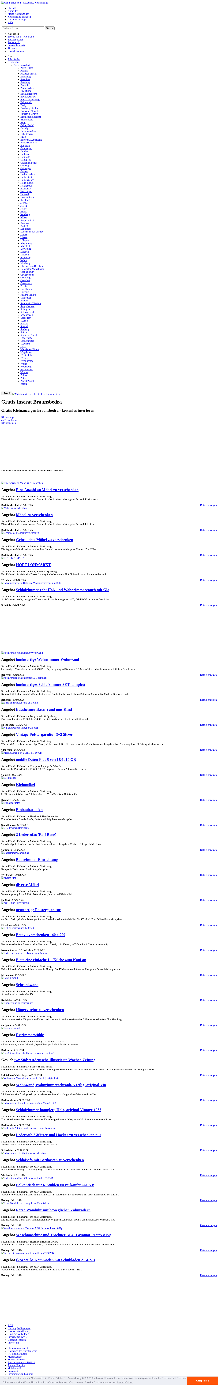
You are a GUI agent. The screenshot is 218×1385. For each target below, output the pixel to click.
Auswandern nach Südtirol (21, 1362)
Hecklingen (26, 191)
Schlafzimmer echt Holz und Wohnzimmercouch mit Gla (62, 590)
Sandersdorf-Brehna (30, 303)
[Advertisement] (97, 446)
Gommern (25, 159)
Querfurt (24, 292)
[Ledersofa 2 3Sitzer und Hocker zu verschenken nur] (28, 1128)
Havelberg (25, 188)
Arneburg (25, 82)
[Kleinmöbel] (8, 777)
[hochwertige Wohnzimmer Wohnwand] (22, 652)
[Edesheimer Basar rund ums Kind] (19, 702)
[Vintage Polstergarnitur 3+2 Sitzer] (19, 727)
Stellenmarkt (14, 42)
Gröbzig (24, 165)
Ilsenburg (25, 200)
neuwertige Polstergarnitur (38, 910)
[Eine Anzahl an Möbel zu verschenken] (22, 483)
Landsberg (25, 228)
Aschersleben (27, 88)
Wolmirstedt (26, 369)
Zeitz (23, 378)
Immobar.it (13, 1371)
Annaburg (25, 76)
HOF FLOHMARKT (33, 565)
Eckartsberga (27, 134)
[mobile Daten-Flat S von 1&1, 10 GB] (21, 752)
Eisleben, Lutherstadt (31, 139)
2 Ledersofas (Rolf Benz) (36, 834)
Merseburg (25, 248)
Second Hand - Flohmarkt (21, 36)
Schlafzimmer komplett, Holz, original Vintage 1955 (58, 1110)
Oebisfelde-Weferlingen (32, 269)
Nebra (23, 260)
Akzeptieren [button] (202, 1380)
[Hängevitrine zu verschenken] (17, 1003)
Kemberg (25, 214)
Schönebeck (26, 315)
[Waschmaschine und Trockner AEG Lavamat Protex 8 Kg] (31, 1228)
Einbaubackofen (29, 810)
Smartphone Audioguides (20, 1374)
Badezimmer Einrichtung (37, 859)
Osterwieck (26, 283)
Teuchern (25, 343)
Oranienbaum (27, 271)
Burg (23, 122)
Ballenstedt (26, 102)
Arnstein (24, 85)
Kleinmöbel (25, 784)
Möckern (25, 254)
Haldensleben (27, 180)
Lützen (23, 237)
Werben (24, 358)
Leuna (23, 234)
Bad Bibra (25, 91)
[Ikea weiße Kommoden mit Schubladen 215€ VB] (27, 1253)
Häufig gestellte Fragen (19, 1334)
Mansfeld (25, 246)
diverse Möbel (27, 885)
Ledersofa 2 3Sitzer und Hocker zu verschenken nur (58, 1135)
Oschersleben (27, 274)
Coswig (24, 128)
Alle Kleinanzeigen (17, 19)
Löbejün (24, 240)
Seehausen (25, 317)
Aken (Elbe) (26, 68)
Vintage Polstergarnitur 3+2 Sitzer (44, 734)
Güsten (24, 171)
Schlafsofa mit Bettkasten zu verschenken (50, 1160)
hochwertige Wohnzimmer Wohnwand (47, 659)
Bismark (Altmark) (29, 111)
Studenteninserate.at (18, 1348)
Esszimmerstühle (30, 1035)
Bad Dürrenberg (28, 93)
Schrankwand (27, 985)
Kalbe (23, 208)
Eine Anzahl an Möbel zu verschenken (47, 490)
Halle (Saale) (27, 182)
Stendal (24, 326)
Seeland (24, 320)
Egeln (23, 136)
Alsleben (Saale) (28, 73)
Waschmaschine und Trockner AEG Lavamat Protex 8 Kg (63, 1235)
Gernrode (25, 157)
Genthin (24, 151)
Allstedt (24, 70)
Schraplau (25, 309)
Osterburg (25, 277)
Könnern (24, 223)
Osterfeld (25, 280)
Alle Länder (14, 59)
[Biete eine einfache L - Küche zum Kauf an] (24, 953)
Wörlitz (24, 372)
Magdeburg (26, 243)
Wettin (23, 363)
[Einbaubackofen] (10, 802)
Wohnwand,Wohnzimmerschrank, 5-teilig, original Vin (61, 1085)
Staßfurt (24, 323)
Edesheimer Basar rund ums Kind (44, 709)
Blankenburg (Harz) (30, 116)
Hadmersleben (27, 174)
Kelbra (23, 211)
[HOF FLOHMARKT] (13, 558)
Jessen (23, 205)
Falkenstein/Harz (29, 142)
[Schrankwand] (9, 978)
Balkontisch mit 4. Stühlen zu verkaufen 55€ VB (55, 1185)
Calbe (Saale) (27, 125)
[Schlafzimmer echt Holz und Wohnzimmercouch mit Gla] (31, 583)
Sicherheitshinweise (18, 1337)
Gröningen (25, 168)
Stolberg (24, 329)
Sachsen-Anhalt (22, 65)
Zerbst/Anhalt (27, 381)
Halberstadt (26, 177)
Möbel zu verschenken (34, 515)
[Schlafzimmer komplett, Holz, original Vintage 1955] (28, 1103)
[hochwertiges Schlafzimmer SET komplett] (23, 677)
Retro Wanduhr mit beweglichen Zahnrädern (53, 1210)
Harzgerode (26, 185)
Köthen (24, 226)
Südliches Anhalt (29, 335)
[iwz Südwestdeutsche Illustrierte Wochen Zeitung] (27, 1053)
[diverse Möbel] (9, 877)
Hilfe (10, 22)
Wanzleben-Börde (29, 349)
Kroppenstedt (27, 220)
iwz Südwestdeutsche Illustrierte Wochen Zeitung (54, 1060)
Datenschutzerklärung (19, 1331)
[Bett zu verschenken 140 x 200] (18, 928)
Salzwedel (25, 297)
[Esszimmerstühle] (11, 1028)
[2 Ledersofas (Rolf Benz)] (15, 828)
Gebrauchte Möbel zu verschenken (44, 540)
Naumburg (25, 257)
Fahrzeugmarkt (15, 39)
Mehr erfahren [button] (125, 1382)
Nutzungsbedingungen (19, 1328)
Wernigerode (26, 360)
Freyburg (25, 145)
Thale (23, 346)
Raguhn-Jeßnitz (28, 294)
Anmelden (13, 11)
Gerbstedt (25, 154)
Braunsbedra (26, 119)
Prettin (23, 286)
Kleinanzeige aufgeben (19, 16)
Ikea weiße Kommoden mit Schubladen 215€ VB (55, 1260)
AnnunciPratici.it (16, 1365)
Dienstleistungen (16, 51)
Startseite (12, 8)
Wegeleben (26, 352)
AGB (10, 1325)
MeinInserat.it (15, 1368)
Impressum (13, 1342)
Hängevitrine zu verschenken (40, 1010)
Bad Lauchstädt (28, 96)
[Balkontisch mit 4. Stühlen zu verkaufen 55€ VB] (27, 1178)
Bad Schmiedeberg (30, 99)
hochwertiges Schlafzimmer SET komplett (50, 684)
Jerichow (25, 203)
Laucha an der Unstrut (31, 231)
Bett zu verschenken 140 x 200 (40, 935)
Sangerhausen (27, 306)
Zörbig (23, 383)
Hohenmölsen (27, 197)
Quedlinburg (26, 289)
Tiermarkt (12, 48)
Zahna (23, 375)
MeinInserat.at (15, 1356)
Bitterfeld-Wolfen (29, 113)
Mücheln (24, 251)
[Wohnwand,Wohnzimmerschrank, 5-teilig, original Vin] (30, 1078)
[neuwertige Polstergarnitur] (15, 903)
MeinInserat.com (16, 1359)
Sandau (24, 300)
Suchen (49, 28)
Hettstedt (24, 194)
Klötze (23, 217)
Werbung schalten (17, 1339)
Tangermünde (27, 340)
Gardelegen (26, 148)
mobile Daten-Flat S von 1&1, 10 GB (46, 759)
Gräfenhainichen (28, 162)
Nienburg (25, 263)
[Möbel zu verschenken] (14, 508)
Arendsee (25, 79)
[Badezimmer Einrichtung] (15, 852)
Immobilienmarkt (16, 45)
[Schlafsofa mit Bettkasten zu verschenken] (23, 1153)
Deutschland (14, 62)
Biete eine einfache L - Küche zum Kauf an (51, 960)
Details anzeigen (208, 505)
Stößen (23, 332)
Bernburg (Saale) (29, 108)
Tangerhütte (26, 338)
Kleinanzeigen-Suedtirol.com (22, 1351)
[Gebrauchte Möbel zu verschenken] (20, 533)
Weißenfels (26, 355)
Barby (23, 105)
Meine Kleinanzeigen (18, 13)
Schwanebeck (27, 312)
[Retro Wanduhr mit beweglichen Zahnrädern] (25, 1203)
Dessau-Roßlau (28, 131)
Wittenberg (25, 366)
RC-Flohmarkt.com (17, 1353)
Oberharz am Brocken (31, 266)
